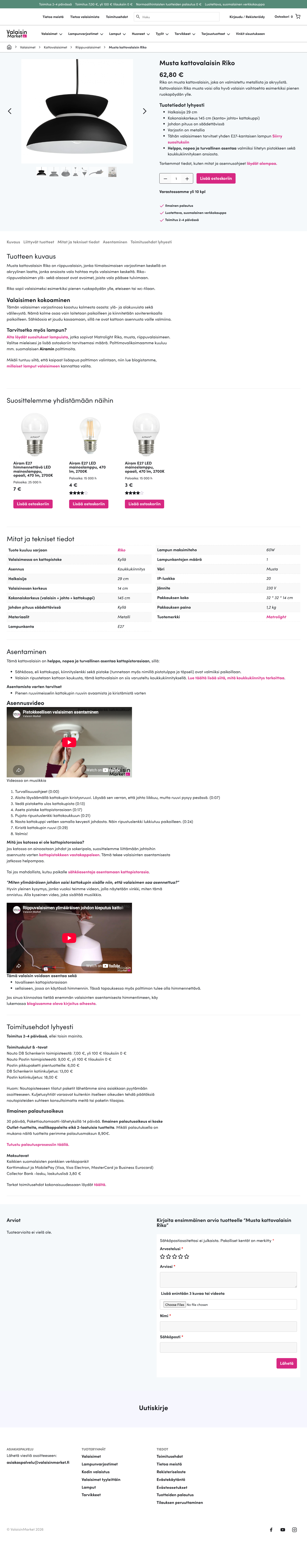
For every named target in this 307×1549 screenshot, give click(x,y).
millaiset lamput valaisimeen (33, 366)
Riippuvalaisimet (87, 47)
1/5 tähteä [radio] (162, 1256)
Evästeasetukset (172, 1487)
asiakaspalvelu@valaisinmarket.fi (38, 1462)
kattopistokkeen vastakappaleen (69, 854)
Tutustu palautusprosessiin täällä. (38, 1144)
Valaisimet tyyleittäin (101, 1479)
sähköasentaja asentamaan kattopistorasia (108, 872)
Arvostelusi (171, 1248)
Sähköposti (171, 1337)
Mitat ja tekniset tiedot (78, 242)
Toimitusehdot (117, 16)
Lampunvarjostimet (83, 33)
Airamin (47, 349)
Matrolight (276, 617)
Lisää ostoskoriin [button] (33, 504)
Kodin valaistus (96, 1471)
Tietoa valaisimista (84, 16)
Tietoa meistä (53, 16)
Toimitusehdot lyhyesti (151, 242)
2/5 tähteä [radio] (168, 1256)
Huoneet (138, 33)
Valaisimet (49, 33)
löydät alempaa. (262, 163)
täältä (99, 1184)
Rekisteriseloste (171, 1471)
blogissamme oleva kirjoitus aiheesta (61, 1003)
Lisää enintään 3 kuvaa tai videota (193, 1293)
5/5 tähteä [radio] (186, 1256)
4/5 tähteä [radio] (180, 1256)
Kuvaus (13, 242)
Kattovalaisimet (55, 47)
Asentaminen (115, 242)
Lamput (115, 33)
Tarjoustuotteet (213, 33)
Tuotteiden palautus (175, 1494)
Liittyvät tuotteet (38, 242)
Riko (122, 550)
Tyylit (160, 33)
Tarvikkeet (182, 33)
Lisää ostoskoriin (216, 178)
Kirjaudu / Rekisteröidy (247, 16)
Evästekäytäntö (171, 1479)
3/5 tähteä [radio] (174, 1256)
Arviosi (167, 1266)
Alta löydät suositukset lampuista (37, 337)
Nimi (165, 1315)
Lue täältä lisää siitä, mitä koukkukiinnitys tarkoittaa (236, 678)
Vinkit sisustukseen (250, 33)
